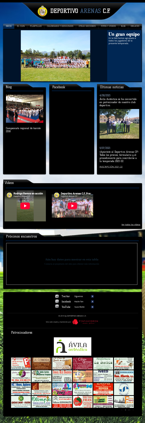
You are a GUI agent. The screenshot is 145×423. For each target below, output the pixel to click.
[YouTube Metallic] (57, 306)
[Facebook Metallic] (57, 301)
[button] (72, 56)
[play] (126, 410)
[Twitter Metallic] (57, 296)
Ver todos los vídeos (130, 224)
